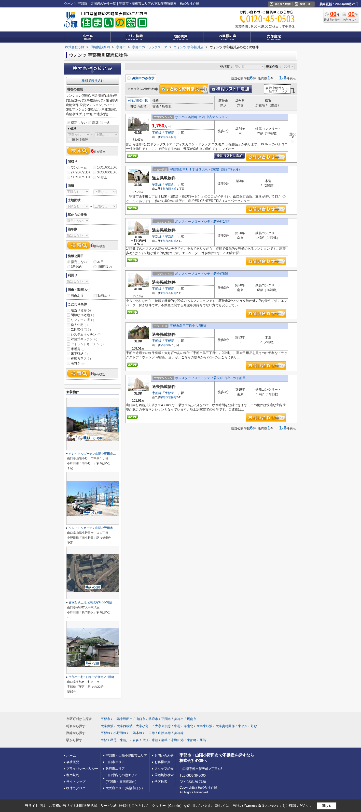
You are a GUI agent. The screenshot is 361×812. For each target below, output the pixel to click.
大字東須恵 (163, 726)
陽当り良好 (81, 310)
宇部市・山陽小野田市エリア (126, 755)
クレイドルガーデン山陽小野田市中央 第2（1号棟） (103, 453)
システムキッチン (85, 334)
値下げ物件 (80, 139)
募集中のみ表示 (142, 78)
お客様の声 (162, 762)
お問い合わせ (164, 755)
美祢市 (179, 719)
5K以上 (102, 177)
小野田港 (177, 740)
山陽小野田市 (123, 719)
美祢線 (179, 733)
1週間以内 (104, 267)
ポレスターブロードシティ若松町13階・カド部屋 (210, 378)
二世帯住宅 (81, 329)
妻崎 (164, 740)
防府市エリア (115, 768)
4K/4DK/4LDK (81, 177)
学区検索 (160, 781)
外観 (131, 100)
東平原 (243, 726)
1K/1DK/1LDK (107, 167)
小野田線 (119, 733)
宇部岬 (191, 740)
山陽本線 (135, 733)
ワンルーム (79, 167)
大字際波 (107, 726)
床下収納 (79, 353)
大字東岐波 (204, 726)
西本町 (172, 188)
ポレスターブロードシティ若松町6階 (201, 274)
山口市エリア (115, 762)
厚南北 (188, 726)
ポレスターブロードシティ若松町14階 (202, 221)
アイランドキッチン (87, 344)
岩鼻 (136, 740)
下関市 (166, 719)
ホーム (71, 755)
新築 (95, 122)
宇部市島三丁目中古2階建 (188, 326)
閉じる (326, 806)
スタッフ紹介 (164, 768)
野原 (254, 726)
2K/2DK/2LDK (81, 172)
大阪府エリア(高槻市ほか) (124, 788)
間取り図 (142, 100)
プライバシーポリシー (82, 768)
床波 (155, 740)
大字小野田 (144, 726)
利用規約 (72, 775)
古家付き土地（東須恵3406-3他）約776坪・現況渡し (104, 602)
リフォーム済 (82, 320)
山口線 (150, 733)
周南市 (191, 719)
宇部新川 (171, 133)
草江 (145, 740)
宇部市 (164, 137)
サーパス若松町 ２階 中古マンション (201, 117)
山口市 (140, 719)
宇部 (104, 740)
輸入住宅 (79, 325)
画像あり (77, 296)
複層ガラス (81, 358)
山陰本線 (164, 733)
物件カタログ (75, 788)
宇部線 (157, 133)
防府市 (153, 719)
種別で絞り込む (93, 80)
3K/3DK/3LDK (107, 172)
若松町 (172, 137)
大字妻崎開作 (225, 726)
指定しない (79, 122)
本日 (100, 262)
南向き (77, 363)
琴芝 (113, 740)
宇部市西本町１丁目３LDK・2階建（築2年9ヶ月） (206, 169)
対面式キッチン (84, 339)
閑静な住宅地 (82, 315)
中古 (107, 122)
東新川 (124, 740)
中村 (177, 726)
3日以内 (76, 267)
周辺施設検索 (164, 775)
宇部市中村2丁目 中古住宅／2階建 (91, 677)
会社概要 (72, 762)
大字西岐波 (125, 726)
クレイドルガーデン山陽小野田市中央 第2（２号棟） (104, 528)
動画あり (103, 296)
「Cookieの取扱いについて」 (262, 806)
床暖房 (77, 349)
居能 (203, 740)
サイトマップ (75, 781)
